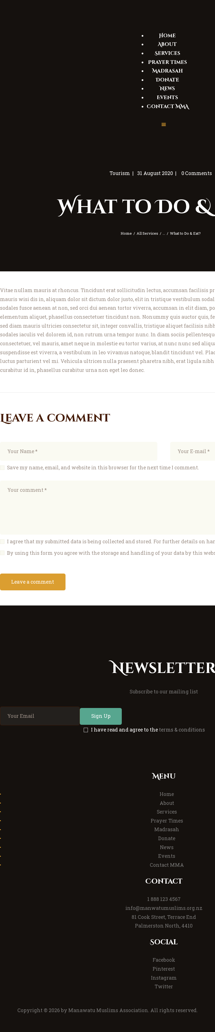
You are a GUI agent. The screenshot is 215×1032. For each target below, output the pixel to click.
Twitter (164, 986)
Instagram (164, 978)
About (167, 803)
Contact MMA (167, 865)
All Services (147, 233)
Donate (166, 838)
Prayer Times (167, 820)
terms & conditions (182, 729)
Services (167, 812)
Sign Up (101, 716)
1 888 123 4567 (164, 899)
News (167, 847)
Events (166, 856)
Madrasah (166, 829)
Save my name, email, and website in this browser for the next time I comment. (103, 467)
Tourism (119, 173)
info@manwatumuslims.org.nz (163, 908)
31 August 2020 (155, 173)
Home (126, 233)
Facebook (164, 960)
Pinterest (164, 969)
